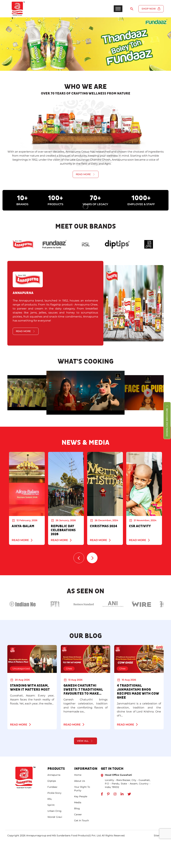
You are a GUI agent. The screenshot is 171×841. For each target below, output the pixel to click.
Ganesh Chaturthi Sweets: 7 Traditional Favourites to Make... (83, 690)
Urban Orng (54, 810)
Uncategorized (21, 668)
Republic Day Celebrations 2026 (63, 530)
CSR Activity (140, 526)
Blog (77, 808)
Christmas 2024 (103, 526)
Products (55, 204)
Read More (20, 540)
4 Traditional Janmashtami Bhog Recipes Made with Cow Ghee (138, 692)
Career (78, 814)
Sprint (51, 804)
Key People (80, 796)
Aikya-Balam (23, 526)
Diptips (51, 780)
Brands (22, 204)
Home (77, 774)
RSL (49, 798)
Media (77, 802)
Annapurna (53, 774)
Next (92, 558)
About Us (79, 780)
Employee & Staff (141, 204)
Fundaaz (52, 786)
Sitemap (159, 835)
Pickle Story (54, 792)
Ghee (69, 668)
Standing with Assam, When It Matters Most (30, 688)
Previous (78, 558)
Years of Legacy (95, 204)
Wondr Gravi (54, 816)
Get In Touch (81, 820)
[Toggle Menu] (118, 8)
